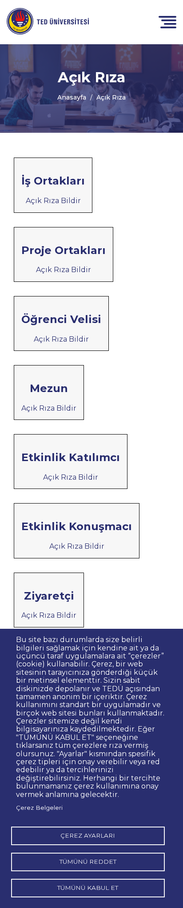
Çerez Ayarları (87, 835)
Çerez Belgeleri (39, 807)
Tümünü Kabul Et (87, 887)
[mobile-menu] (167, 21)
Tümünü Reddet (88, 861)
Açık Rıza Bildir (53, 200)
